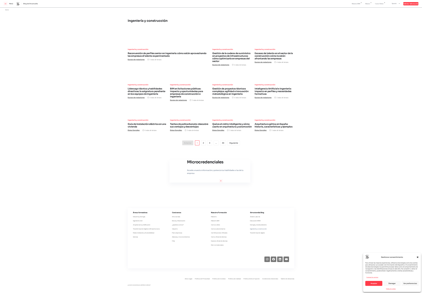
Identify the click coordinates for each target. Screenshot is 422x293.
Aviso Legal (188, 279)
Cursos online (215, 225)
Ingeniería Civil (137, 221)
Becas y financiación (178, 221)
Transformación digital (257, 233)
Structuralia (176, 217)
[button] (418, 257)
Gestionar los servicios (372, 277)
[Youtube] (286, 259)
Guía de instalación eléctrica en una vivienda (147, 125)
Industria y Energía (139, 217)
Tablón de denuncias (287, 279)
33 (224, 142)
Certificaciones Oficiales (219, 233)
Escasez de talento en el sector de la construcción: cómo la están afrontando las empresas (274, 56)
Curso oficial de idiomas (218, 237)
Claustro (175, 229)
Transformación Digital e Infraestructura (146, 229)
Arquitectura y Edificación (141, 225)
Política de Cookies (219, 279)
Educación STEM (255, 221)
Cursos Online (379, 4)
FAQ (173, 241)
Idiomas (135, 237)
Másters (367, 4)
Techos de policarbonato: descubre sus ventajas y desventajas (189, 125)
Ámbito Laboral (255, 217)
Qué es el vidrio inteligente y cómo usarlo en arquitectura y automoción (232, 125)
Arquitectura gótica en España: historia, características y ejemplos (274, 125)
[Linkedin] (280, 259)
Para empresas (177, 233)
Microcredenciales (217, 245)
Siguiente (233, 143)
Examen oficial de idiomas (219, 241)
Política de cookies (391, 289)
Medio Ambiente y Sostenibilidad (143, 233)
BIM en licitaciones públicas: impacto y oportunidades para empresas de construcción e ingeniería (186, 92)
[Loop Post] (169, 40)
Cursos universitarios (218, 229)
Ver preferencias (410, 283)
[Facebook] (273, 259)
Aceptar (374, 283)
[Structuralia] (138, 259)
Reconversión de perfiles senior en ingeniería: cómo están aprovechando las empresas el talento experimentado (167, 54)
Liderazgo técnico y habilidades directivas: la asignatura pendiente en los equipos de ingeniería (146, 91)
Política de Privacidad (202, 279)
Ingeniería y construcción (138, 49)
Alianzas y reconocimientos (181, 237)
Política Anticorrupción (252, 279)
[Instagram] (267, 259)
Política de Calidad (234, 279)
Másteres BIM (356, 4)
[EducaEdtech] (133, 277)
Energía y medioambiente (258, 225)
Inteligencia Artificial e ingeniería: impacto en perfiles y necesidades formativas (273, 91)
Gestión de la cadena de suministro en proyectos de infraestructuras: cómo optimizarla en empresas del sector (231, 57)
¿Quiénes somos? (178, 225)
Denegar (392, 283)
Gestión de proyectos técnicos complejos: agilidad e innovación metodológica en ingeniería (230, 91)
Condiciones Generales (270, 279)
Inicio (7, 10)
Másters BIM (215, 221)
